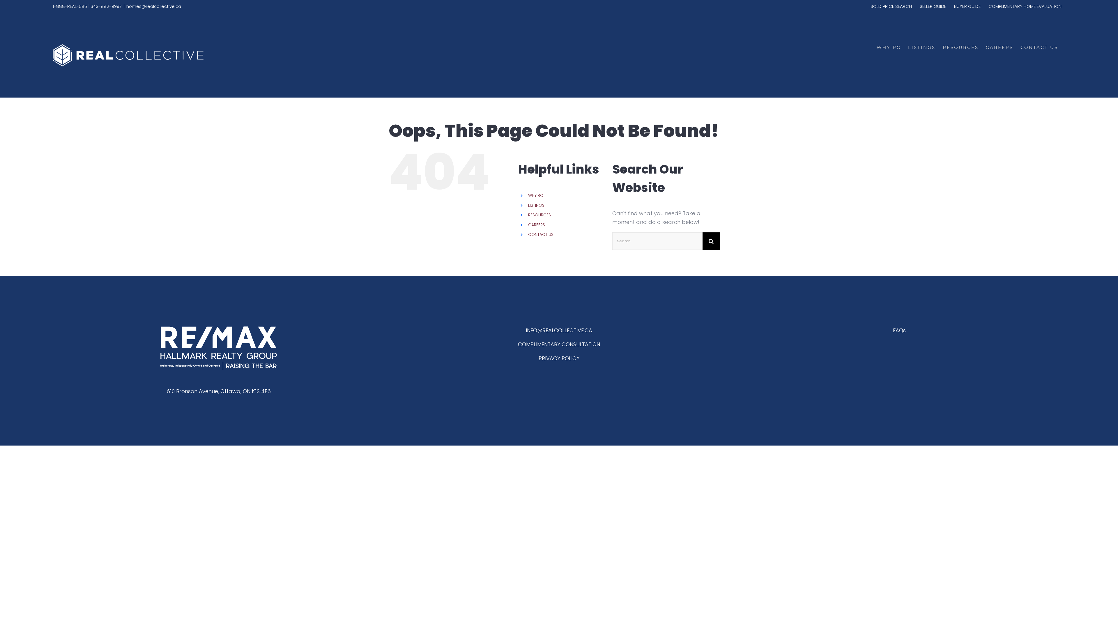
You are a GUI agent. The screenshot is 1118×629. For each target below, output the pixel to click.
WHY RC (535, 195)
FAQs (899, 330)
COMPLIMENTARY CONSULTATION (559, 344)
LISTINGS (536, 205)
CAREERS (536, 225)
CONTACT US (540, 234)
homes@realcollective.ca (153, 6)
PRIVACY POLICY (559, 358)
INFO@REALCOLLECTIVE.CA (559, 330)
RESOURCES (539, 215)
